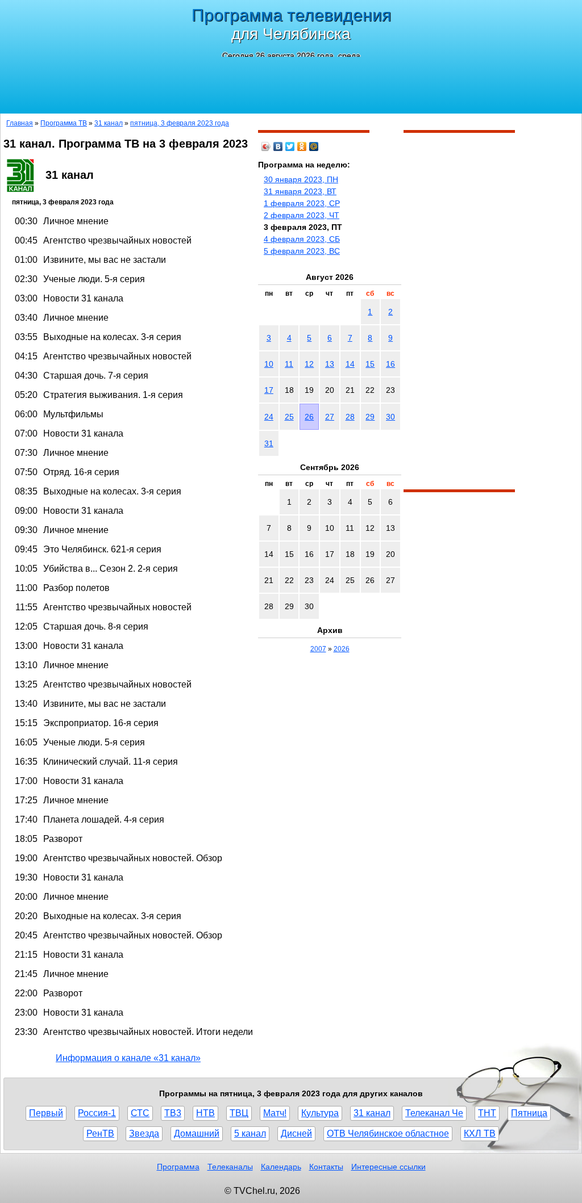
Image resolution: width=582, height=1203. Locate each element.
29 (370, 416)
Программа (178, 1166)
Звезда (144, 1133)
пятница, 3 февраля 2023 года (179, 123)
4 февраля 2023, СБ (302, 239)
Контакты (326, 1166)
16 (390, 363)
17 (268, 390)
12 (309, 363)
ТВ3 (172, 1113)
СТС (140, 1113)
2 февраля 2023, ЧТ (301, 215)
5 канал (250, 1133)
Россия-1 (97, 1113)
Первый (46, 1113)
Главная (19, 123)
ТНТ (487, 1113)
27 (329, 416)
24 (268, 416)
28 (350, 416)
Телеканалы (230, 1166)
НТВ (205, 1113)
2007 (318, 649)
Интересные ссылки (388, 1166)
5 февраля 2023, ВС (302, 250)
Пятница (529, 1113)
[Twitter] (290, 146)
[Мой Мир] (314, 146)
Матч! (274, 1113)
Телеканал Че (434, 1113)
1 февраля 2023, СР (302, 203)
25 (289, 416)
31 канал (108, 123)
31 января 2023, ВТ (300, 191)
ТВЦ (239, 1113)
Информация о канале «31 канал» (128, 1058)
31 (268, 443)
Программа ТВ (63, 123)
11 (289, 363)
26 (309, 416)
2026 (342, 649)
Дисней (296, 1133)
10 (268, 363)
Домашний (196, 1133)
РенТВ (100, 1133)
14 (350, 363)
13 (329, 363)
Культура (320, 1113)
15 (370, 363)
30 (390, 416)
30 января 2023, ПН (301, 179)
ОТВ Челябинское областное (388, 1133)
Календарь (281, 1166)
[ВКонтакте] (278, 146)
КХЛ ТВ (480, 1133)
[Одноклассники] (302, 146)
